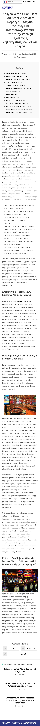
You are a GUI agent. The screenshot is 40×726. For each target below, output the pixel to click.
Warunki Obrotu (13, 97)
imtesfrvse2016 (10, 54)
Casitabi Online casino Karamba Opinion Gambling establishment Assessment (20, 700)
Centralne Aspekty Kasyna (17, 73)
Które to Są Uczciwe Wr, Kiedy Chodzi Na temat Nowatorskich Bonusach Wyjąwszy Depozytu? (19, 109)
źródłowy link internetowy (22, 301)
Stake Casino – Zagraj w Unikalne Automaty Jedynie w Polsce (20, 684)
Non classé (21, 57)
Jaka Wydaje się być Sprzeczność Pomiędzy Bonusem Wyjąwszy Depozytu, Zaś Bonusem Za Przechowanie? (18, 88)
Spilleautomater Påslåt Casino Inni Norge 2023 (20, 670)
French (10, 2)
